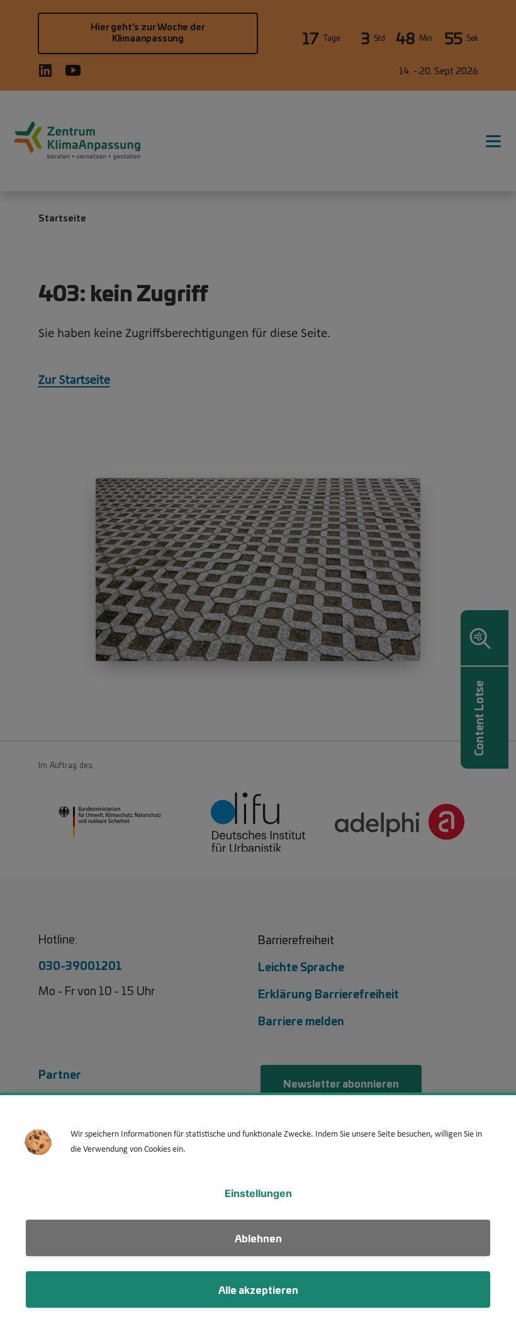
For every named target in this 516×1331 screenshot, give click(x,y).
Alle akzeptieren (258, 1289)
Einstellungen (258, 1193)
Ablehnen (258, 1237)
